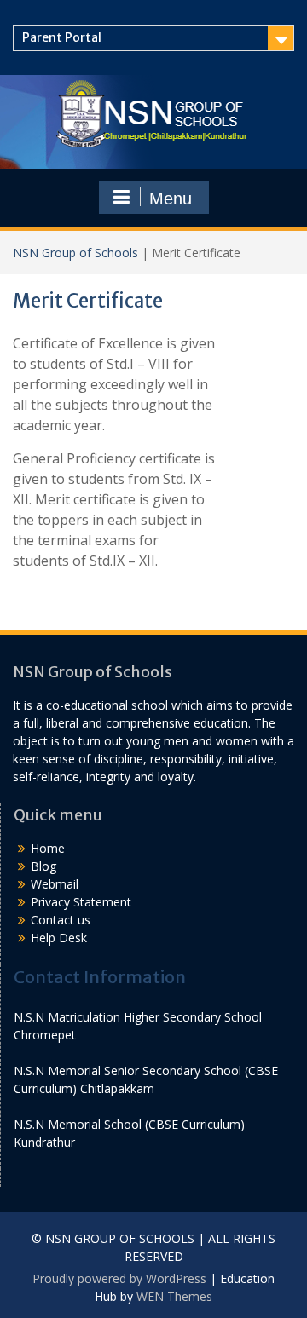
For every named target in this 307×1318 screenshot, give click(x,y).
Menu (170, 198)
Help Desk (59, 938)
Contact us (60, 920)
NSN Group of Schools (75, 253)
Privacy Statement (81, 902)
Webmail (54, 884)
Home (48, 848)
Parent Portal (61, 37)
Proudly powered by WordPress (119, 1278)
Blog (43, 866)
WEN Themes (174, 1296)
